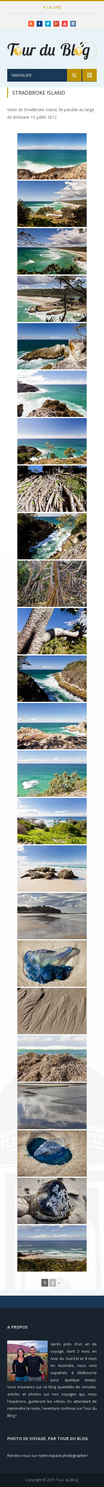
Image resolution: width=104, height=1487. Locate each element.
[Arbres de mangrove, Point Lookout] (52, 584)
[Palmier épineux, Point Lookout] (52, 631)
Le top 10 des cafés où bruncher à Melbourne (50, 13)
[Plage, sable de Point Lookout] (52, 1011)
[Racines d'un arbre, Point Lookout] (52, 489)
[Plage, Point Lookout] (52, 1058)
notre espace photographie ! (63, 1455)
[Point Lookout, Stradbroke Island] (52, 204)
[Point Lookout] (52, 1248)
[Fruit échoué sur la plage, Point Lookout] (52, 1201)
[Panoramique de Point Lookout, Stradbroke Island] (52, 156)
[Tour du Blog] (52, 50)
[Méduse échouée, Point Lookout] (52, 963)
